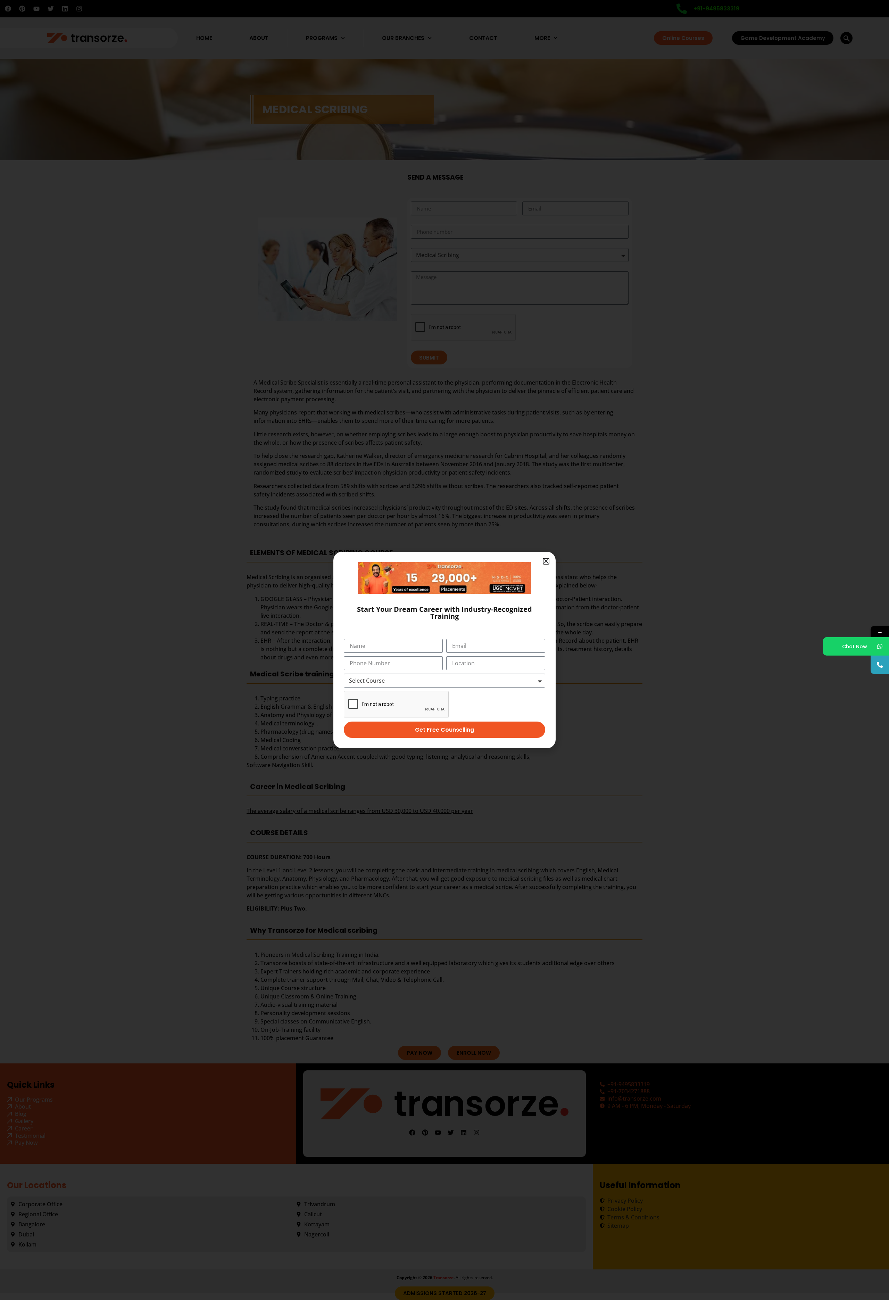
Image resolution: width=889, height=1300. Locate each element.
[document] (444, 650)
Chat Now (854, 646)
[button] (546, 561)
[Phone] (880, 665)
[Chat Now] (880, 646)
